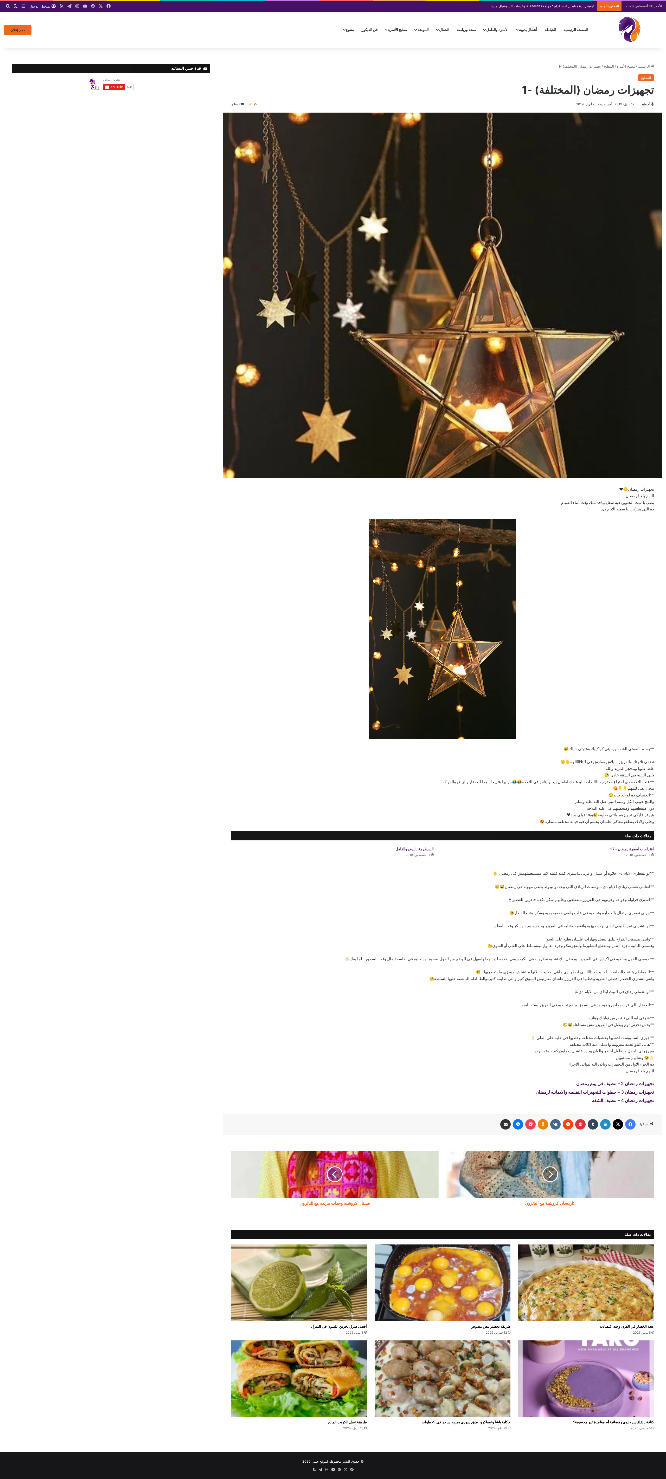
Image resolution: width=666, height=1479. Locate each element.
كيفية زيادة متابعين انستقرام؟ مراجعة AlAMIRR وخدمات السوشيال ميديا (542, 6)
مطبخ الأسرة (397, 29)
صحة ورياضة (466, 29)
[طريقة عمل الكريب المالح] (299, 1378)
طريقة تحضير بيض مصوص (490, 1326)
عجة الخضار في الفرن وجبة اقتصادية (627, 1326)
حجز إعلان (17, 30)
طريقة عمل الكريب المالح (347, 1422)
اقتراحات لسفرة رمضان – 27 (632, 849)
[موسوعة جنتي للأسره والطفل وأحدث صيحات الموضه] (629, 30)
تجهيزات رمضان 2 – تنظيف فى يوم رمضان (615, 1083)
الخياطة (550, 29)
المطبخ (609, 66)
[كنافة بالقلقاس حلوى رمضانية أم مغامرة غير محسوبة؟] (586, 1378)
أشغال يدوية (528, 29)
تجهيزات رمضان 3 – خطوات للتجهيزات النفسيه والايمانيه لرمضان (595, 1092)
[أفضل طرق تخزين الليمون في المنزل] (299, 1282)
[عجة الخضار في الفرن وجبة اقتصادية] (586, 1282)
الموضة (423, 29)
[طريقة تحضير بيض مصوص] (442, 1282)
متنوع (350, 29)
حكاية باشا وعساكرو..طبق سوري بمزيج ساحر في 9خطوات (466, 1422)
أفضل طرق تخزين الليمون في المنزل (339, 1326)
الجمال (444, 29)
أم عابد (646, 104)
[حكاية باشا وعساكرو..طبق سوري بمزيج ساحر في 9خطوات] (442, 1378)
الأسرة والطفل (497, 29)
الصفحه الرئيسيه (575, 29)
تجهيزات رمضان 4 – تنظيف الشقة (623, 1100)
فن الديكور (370, 29)
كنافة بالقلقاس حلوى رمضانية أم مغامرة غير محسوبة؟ (613, 1422)
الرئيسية (644, 66)
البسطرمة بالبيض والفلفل (414, 849)
